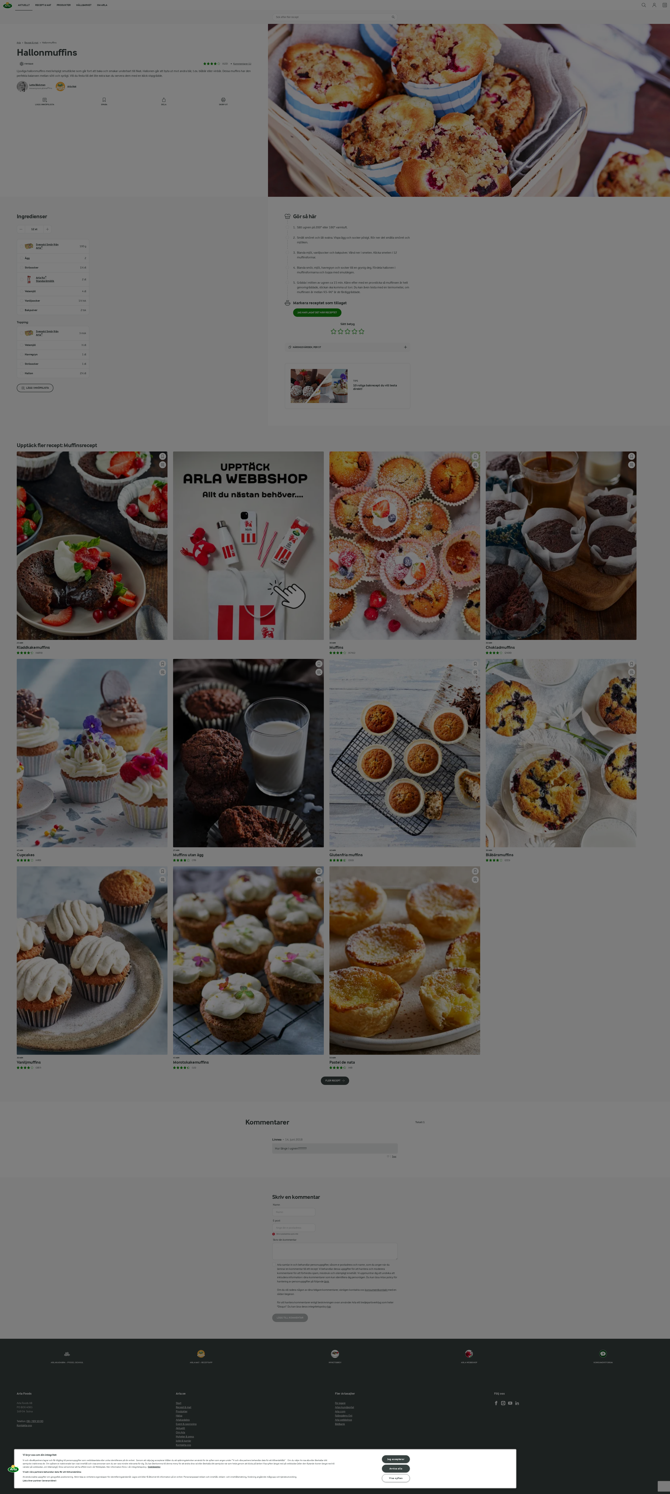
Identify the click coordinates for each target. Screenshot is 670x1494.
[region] (265, 1468)
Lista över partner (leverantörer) (39, 1480)
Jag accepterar (395, 1459)
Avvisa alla (395, 1468)
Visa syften (396, 1478)
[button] (13, 1470)
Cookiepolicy (154, 1467)
